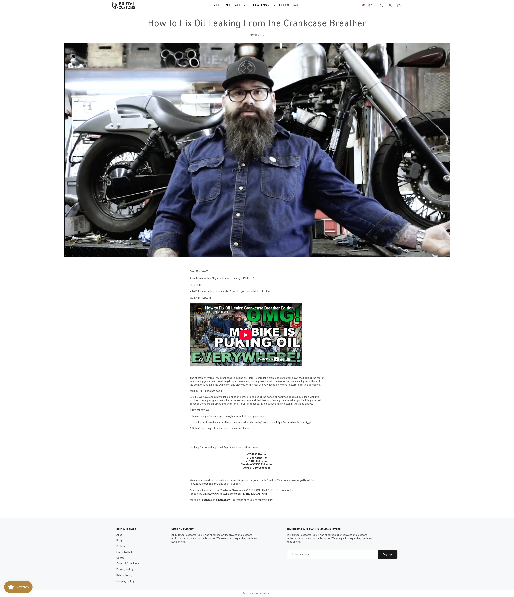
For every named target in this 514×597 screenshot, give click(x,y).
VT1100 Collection (257, 461)
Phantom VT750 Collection (257, 464)
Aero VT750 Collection (257, 467)
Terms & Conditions (128, 563)
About (119, 534)
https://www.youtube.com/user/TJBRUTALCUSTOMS (236, 493)
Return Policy (124, 575)
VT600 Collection (257, 454)
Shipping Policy (125, 581)
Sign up (387, 554)
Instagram (223, 500)
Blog (119, 540)
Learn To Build (124, 552)
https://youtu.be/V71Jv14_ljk (293, 422)
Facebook (206, 500)
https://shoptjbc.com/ (205, 483)
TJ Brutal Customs (262, 593)
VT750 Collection (257, 457)
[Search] (381, 5)
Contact (120, 558)
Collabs (120, 546)
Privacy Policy (124, 569)
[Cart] (398, 5)
